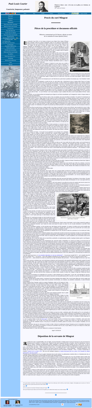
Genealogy (10, 58)
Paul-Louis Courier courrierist (10, 24)
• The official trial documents (8, 42)
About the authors (61, 13)
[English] (8, 13)
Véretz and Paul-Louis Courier (10, 52)
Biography (10, 18)
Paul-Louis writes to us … (10, 56)
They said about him (10, 30)
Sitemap (10, 64)
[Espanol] (13, 13)
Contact (42, 13)
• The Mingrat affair (6, 41)
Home (25, 13)
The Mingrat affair (10, 39)
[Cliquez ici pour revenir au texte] (47, 384)
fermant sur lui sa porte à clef (35, 351)
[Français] (6, 13)
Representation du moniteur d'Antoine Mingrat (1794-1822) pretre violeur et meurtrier (73, 218)
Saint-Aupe (44, 319)
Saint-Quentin (79, 297)
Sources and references (10, 60)
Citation (51, 13)
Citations (11, 20)
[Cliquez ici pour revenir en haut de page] (56, 395)
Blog (34, 13)
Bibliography (10, 22)
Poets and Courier (10, 47)
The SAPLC (10, 54)
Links (10, 62)
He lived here (10, 28)
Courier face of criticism (10, 32)
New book (10, 16)
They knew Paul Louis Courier (10, 34)
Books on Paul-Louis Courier (10, 26)
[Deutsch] (10, 13)
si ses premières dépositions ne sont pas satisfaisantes (50, 255)
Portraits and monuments (10, 49)
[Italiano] (15, 13)
